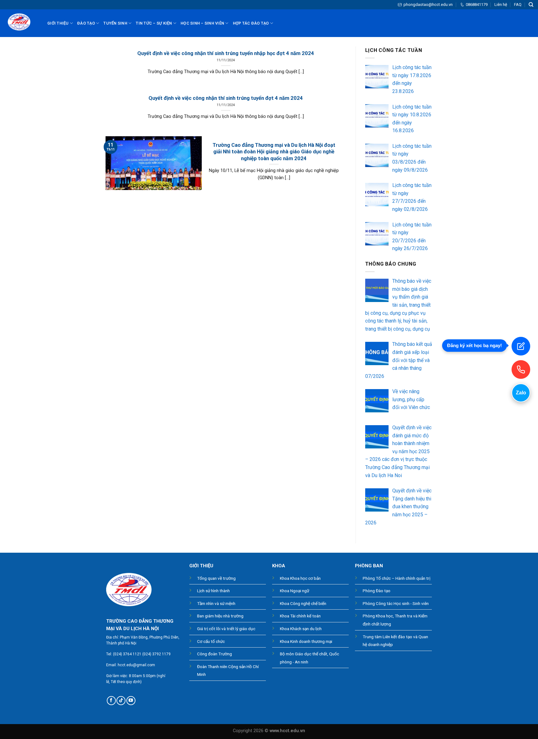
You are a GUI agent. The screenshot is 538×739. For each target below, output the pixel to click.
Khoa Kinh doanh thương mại (306, 641)
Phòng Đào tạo (376, 590)
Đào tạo (86, 23)
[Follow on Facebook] (111, 700)
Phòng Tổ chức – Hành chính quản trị (396, 578)
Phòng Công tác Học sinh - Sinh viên (396, 603)
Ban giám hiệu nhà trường (220, 615)
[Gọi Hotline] (521, 369)
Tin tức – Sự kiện (154, 23)
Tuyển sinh (115, 23)
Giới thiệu (58, 23)
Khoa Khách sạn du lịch (301, 628)
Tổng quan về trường (216, 578)
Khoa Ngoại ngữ (294, 590)
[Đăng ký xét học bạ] (521, 346)
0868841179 (477, 4)
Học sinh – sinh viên (202, 23)
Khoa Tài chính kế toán (300, 615)
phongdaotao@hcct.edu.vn (428, 4)
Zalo (521, 392)
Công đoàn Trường (214, 653)
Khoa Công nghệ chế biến (303, 603)
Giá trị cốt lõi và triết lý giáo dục (226, 628)
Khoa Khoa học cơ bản (300, 578)
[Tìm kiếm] (531, 4)
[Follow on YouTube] (130, 700)
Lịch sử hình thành (213, 590)
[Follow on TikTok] (120, 700)
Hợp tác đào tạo (251, 23)
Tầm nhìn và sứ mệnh (216, 603)
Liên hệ (500, 4)
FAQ (517, 4)
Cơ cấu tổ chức (211, 641)
